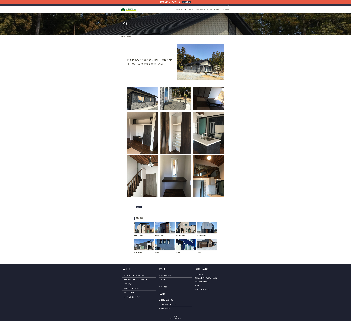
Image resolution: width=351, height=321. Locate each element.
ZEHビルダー (128, 284)
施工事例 (139, 207)
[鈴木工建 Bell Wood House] (128, 9)
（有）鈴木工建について (169, 304)
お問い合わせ (165, 308)
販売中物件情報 (166, 275)
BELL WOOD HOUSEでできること (135, 279)
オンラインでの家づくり (132, 297)
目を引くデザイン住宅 (131, 288)
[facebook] (227, 5)
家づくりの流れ (129, 292)
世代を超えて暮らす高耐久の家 (134, 275)
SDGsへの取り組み (167, 300)
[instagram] (229, 5)
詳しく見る (186, 2)
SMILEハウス (165, 279)
